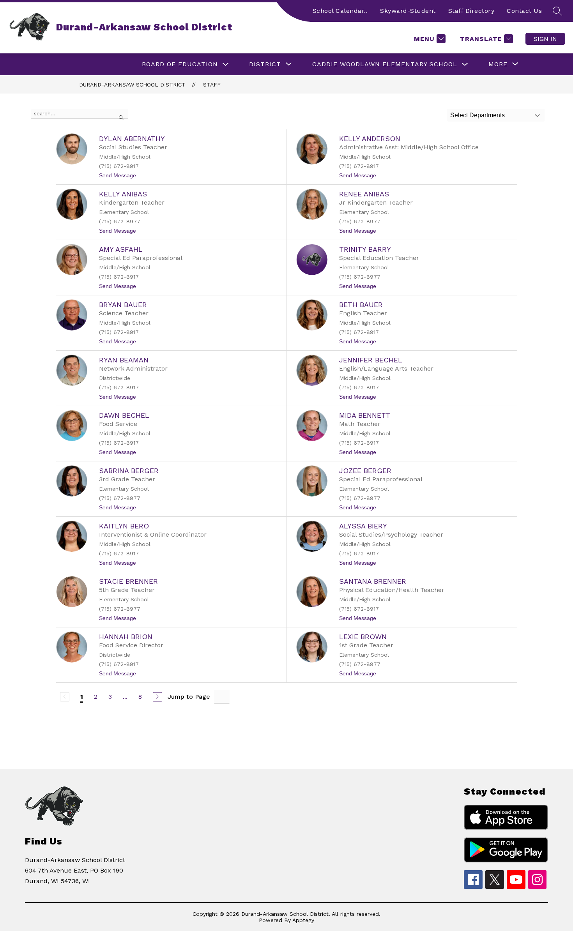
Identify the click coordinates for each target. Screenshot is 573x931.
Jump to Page (189, 696)
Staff (212, 84)
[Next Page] (157, 696)
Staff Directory (471, 10)
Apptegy (303, 920)
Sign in (545, 38)
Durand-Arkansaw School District (132, 84)
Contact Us (524, 10)
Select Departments (477, 115)
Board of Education (180, 64)
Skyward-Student (408, 10)
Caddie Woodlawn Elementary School (384, 64)
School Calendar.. (340, 10)
